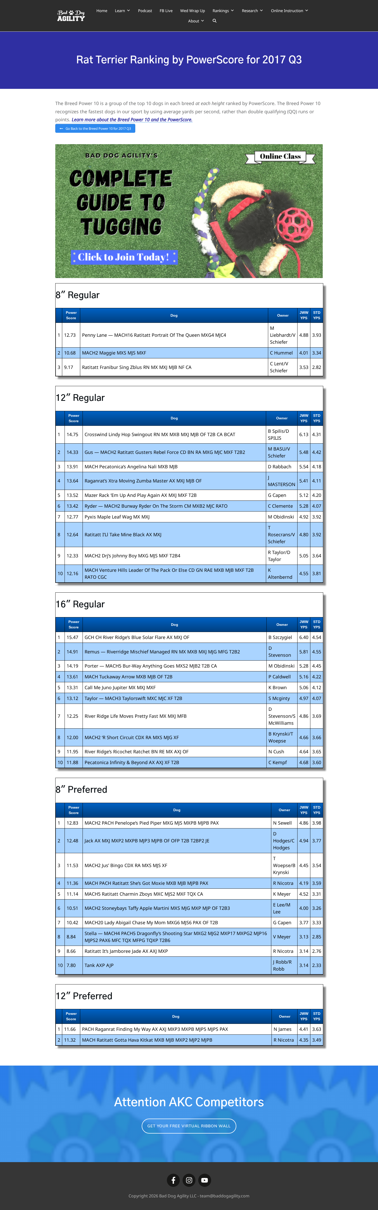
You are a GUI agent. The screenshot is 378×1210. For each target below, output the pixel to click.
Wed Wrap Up (192, 10)
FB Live (166, 10)
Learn (120, 10)
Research (250, 10)
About (193, 20)
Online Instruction (287, 10)
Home (101, 10)
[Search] (214, 21)
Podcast (145, 10)
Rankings (221, 10)
